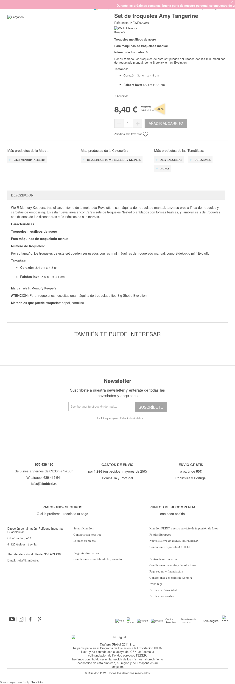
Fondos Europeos (160, 534)
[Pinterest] (39, 619)
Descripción (22, 195)
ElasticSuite (37, 682)
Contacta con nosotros (87, 534)
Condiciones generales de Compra (170, 577)
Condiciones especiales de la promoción (98, 559)
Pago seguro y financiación (166, 571)
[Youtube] (12, 619)
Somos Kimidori (83, 528)
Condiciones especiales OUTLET (170, 547)
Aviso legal (156, 584)
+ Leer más (121, 96)
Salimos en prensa (84, 540)
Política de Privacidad (163, 590)
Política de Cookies (161, 596)
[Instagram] (21, 619)
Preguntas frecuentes (86, 553)
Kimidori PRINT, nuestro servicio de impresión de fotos (183, 528)
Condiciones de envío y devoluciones (172, 565)
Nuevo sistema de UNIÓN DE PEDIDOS (174, 540)
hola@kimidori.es (28, 560)
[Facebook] (30, 619)
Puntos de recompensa (163, 559)
